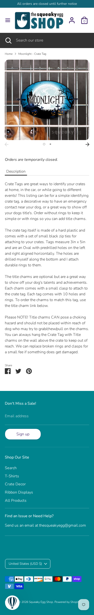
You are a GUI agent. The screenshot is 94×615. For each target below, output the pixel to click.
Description (16, 171)
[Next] (87, 144)
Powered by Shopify (67, 602)
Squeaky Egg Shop (41, 602)
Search (11, 468)
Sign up (22, 434)
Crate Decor (15, 484)
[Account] (72, 18)
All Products (16, 500)
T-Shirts (12, 476)
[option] (47, 100)
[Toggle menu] (6, 20)
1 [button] (44, 144)
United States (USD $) (25, 563)
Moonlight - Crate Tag (32, 54)
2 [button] (50, 144)
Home (9, 54)
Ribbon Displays (19, 492)
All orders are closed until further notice (47, 3)
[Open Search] (8, 40)
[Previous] (6, 144)
